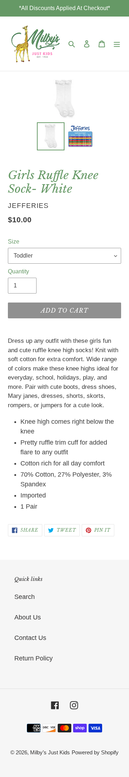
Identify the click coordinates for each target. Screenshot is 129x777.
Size (13, 241)
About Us (27, 617)
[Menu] (116, 43)
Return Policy (33, 658)
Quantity (18, 271)
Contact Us (30, 637)
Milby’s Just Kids (50, 752)
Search (24, 596)
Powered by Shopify (95, 752)
